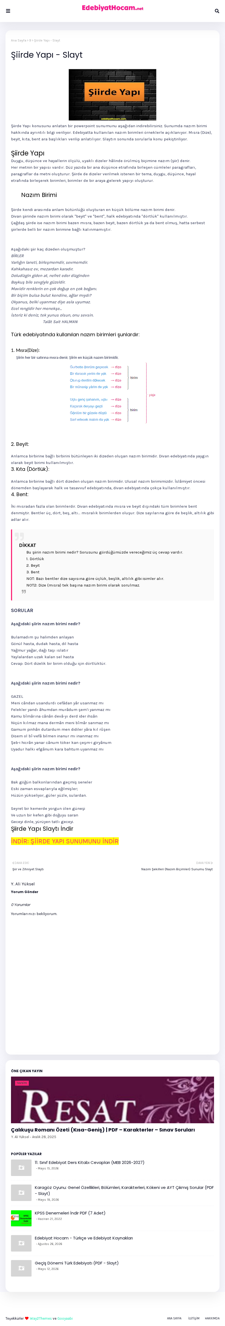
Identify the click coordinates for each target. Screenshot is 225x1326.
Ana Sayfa (18, 40)
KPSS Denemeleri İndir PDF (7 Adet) (70, 1213)
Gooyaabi (65, 1318)
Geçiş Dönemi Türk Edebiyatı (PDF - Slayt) (77, 1263)
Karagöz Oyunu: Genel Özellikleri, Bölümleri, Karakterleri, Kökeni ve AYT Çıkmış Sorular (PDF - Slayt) (124, 1191)
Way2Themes (41, 1318)
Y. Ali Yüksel (20, 1137)
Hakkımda (212, 1318)
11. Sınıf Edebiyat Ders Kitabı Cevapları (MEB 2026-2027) (90, 1162)
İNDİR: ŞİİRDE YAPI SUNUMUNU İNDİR (65, 841)
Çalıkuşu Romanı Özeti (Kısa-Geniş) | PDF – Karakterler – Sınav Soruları (103, 1129)
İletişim (193, 1318)
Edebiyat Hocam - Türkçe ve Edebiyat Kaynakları (84, 1238)
